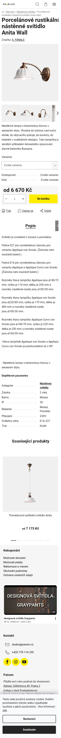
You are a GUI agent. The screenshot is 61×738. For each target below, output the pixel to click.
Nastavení (29, 718)
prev (3, 474)
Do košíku (43, 198)
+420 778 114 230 (23, 652)
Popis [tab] (30, 225)
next (57, 474)
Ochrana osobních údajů (18, 575)
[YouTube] (24, 662)
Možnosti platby (13, 562)
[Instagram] (16, 662)
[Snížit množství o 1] (6, 199)
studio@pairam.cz (23, 644)
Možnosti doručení (14, 558)
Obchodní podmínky (15, 571)
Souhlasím (29, 729)
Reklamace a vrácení (15, 566)
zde (5, 710)
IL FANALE (18, 39)
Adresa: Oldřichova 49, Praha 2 (21, 685)
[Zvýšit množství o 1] (23, 199)
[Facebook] (7, 662)
